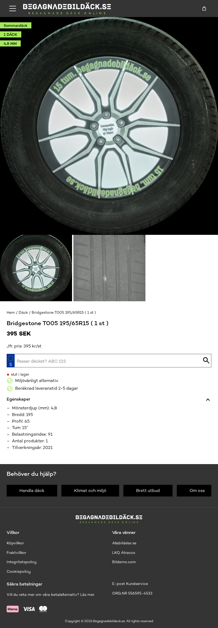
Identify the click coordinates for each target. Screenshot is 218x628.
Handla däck (31, 490)
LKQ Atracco (123, 552)
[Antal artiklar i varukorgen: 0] (204, 8)
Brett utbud (148, 490)
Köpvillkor (15, 543)
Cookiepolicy (19, 571)
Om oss (197, 490)
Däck (23, 312)
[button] (36, 268)
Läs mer (87, 594)
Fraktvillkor (16, 552)
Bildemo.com (124, 562)
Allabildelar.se (124, 543)
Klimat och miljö (90, 490)
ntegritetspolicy (22, 562)
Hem (11, 312)
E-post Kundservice (130, 584)
